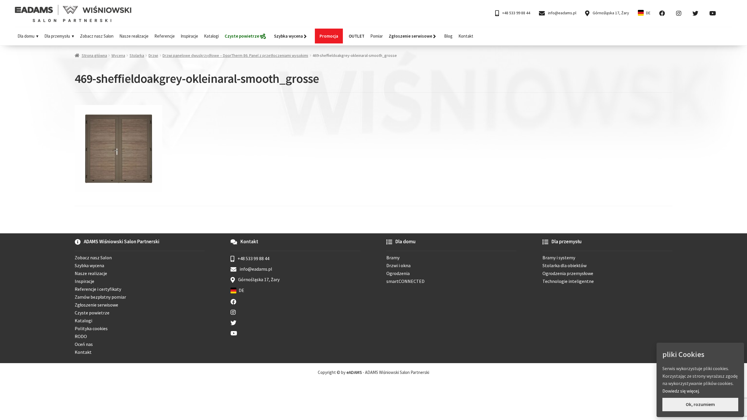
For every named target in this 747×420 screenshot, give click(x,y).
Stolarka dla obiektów (564, 265)
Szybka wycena (89, 265)
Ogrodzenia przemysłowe (567, 273)
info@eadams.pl (561, 12)
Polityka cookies (91, 328)
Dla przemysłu (57, 36)
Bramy (392, 257)
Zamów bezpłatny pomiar (100, 297)
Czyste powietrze (92, 313)
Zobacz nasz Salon (97, 36)
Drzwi (153, 55)
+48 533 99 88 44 (515, 12)
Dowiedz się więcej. (681, 391)
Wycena (118, 55)
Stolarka (137, 55)
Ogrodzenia (398, 273)
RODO (81, 336)
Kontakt (465, 36)
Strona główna (94, 55)
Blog (448, 36)
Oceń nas (84, 344)
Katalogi (211, 36)
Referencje (164, 36)
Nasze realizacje (134, 36)
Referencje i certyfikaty (98, 289)
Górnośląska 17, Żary (610, 12)
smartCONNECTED (405, 281)
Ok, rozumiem (700, 404)
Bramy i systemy (558, 257)
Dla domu (26, 36)
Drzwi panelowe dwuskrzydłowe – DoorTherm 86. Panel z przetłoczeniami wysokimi (235, 55)
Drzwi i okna (398, 265)
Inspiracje (189, 36)
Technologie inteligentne (568, 281)
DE (648, 12)
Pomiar (376, 36)
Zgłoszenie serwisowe (96, 305)
